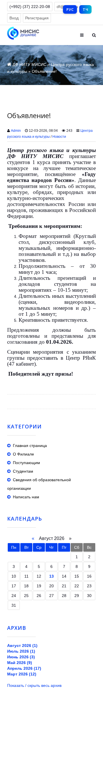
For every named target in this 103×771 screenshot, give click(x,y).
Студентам (23, 471)
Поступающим (26, 462)
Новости (59, 137)
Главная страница (30, 445)
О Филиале (23, 454)
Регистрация (37, 18)
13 (51, 576)
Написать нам (26, 497)
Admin (16, 131)
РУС (70, 9)
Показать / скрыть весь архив (34, 685)
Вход (14, 18)
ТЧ (85, 9)
